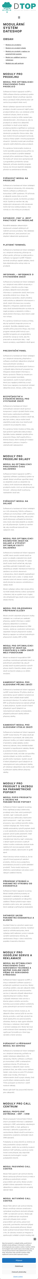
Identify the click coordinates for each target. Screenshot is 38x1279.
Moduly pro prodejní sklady (16, 48)
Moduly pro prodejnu (13, 45)
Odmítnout (19, 1266)
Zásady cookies (18, 1276)
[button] (35, 1239)
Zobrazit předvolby (19, 1272)
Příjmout (19, 1260)
